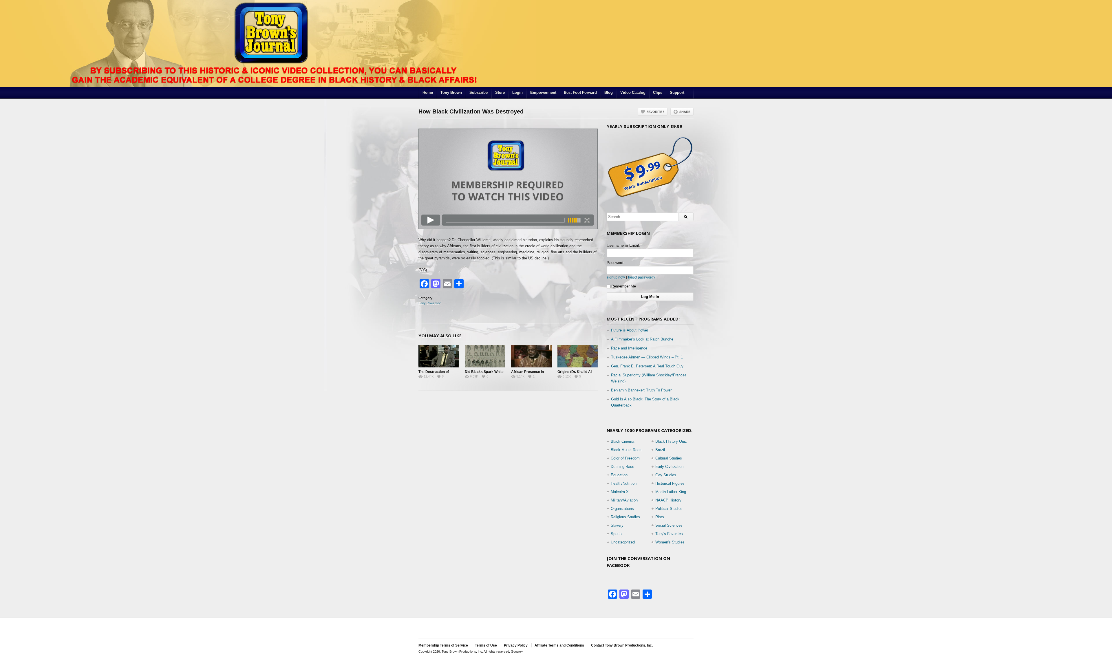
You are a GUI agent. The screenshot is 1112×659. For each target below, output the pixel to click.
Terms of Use (486, 645)
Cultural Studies (668, 458)
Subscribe (478, 92)
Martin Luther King (670, 492)
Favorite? (655, 112)
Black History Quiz (671, 441)
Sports (616, 534)
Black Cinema (622, 441)
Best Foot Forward (580, 92)
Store (500, 92)
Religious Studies (625, 517)
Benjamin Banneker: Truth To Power (641, 390)
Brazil (660, 450)
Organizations (622, 508)
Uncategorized (623, 542)
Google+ (517, 651)
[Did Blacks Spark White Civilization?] (485, 356)
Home (428, 92)
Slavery (617, 525)
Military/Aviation (624, 500)
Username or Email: (623, 245)
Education (619, 475)
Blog (608, 92)
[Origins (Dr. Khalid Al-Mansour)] (577, 356)
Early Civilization (429, 303)
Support (677, 92)
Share (684, 112)
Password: (615, 263)
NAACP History (668, 500)
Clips (657, 92)
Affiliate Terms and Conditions (559, 645)
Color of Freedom (625, 458)
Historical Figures (670, 483)
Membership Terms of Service (443, 645)
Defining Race (622, 466)
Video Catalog (632, 92)
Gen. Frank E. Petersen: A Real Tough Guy (647, 366)
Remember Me (623, 286)
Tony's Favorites (669, 534)
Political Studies (669, 508)
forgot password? (641, 277)
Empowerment (543, 92)
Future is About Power (629, 330)
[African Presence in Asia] (531, 356)
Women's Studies (670, 542)
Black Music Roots (627, 450)
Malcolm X (620, 492)
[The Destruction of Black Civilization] (438, 356)
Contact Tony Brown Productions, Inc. (622, 645)
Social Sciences (669, 525)
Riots (659, 517)
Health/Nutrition (624, 483)
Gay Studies (665, 475)
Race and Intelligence (629, 348)
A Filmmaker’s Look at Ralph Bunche (642, 339)
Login (517, 92)
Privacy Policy (516, 645)
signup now (616, 277)
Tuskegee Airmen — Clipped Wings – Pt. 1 (647, 357)
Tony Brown (451, 92)
